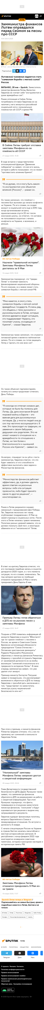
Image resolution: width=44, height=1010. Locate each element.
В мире (4, 947)
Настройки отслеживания (22, 984)
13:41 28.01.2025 (7, 39)
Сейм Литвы (37, 913)
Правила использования (10, 972)
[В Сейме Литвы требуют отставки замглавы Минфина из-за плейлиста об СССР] (22, 127)
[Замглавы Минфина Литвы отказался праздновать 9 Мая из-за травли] (22, 862)
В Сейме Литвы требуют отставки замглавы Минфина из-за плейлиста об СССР (21, 148)
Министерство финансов (17, 917)
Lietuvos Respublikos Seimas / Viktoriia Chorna (21, 67)
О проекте (5, 966)
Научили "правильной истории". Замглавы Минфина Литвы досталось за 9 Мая (20, 265)
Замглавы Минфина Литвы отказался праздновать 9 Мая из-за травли (21, 886)
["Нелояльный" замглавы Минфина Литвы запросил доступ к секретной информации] (22, 755)
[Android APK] (8, 990)
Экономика (36, 947)
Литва (11, 913)
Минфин (4, 917)
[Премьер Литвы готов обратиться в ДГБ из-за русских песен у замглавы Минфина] (22, 600)
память (30, 917)
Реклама (13, 966)
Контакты (20, 966)
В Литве (4, 913)
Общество (28, 913)
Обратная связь (6, 984)
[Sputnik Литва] (6, 17)
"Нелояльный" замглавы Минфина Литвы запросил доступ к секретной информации (21, 775)
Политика (19, 913)
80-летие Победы (11, 258)
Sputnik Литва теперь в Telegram (17, 899)
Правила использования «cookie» (13, 976)
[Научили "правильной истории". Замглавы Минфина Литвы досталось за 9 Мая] (22, 241)
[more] (40, 155)
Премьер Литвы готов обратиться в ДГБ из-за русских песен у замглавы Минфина (21, 620)
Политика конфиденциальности (12, 969)
